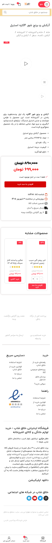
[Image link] (41, 486)
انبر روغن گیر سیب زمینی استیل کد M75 (37, 263)
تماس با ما (17, 378)
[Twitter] (40, 498)
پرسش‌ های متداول (40, 378)
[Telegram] (29, 498)
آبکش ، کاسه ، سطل (41, 35)
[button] (37, 286)
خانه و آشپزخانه (35, 32)
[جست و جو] (5, 12)
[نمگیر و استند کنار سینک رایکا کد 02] (15, 249)
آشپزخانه (21, 32)
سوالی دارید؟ (39, 384)
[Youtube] (34, 498)
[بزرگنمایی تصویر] (44, 82)
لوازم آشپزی (28, 454)
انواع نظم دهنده (41, 454)
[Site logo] (27, 4)
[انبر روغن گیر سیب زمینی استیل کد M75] (37, 249)
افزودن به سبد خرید (25, 184)
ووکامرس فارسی (9, 520)
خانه (48, 32)
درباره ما (18, 374)
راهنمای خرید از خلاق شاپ (38, 364)
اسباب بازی (26, 457)
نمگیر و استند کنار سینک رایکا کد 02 (15, 262)
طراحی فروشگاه (21, 520)
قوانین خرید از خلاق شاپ (15, 368)
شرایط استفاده (15, 362)
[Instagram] (45, 498)
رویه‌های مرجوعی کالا (37, 371)
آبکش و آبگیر (22, 35)
